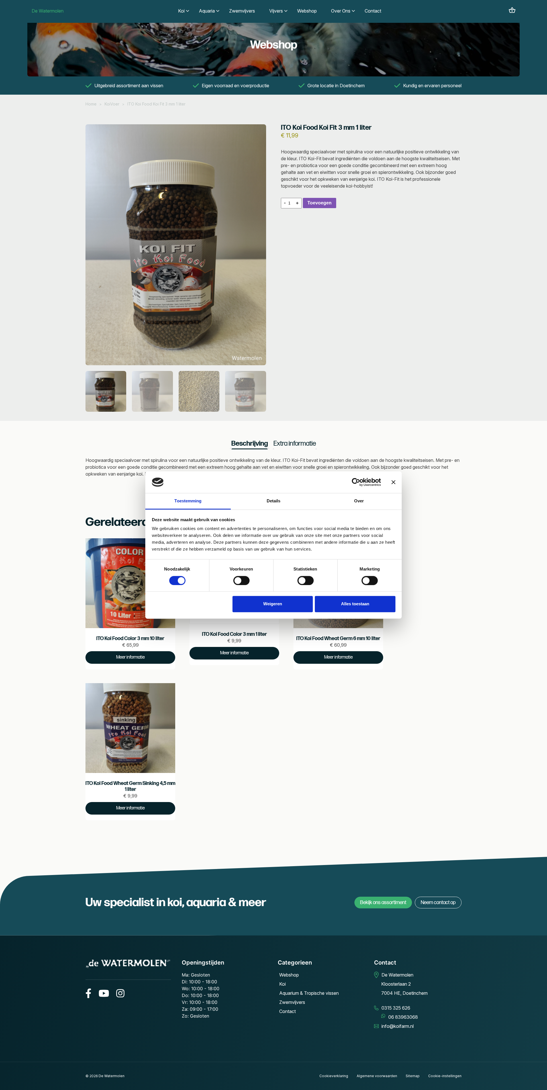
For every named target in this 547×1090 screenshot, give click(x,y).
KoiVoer (112, 104)
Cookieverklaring (333, 1076)
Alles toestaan (355, 603)
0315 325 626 (395, 1008)
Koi (282, 984)
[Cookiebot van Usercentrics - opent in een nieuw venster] (356, 482)
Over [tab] (359, 501)
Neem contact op (438, 903)
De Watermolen (48, 11)
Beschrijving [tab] (249, 443)
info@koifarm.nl (397, 1026)
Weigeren (272, 603)
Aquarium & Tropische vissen (309, 993)
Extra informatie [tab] (295, 443)
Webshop (289, 975)
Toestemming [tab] (187, 501)
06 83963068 (403, 1017)
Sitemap (413, 1076)
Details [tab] (274, 501)
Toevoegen (319, 202)
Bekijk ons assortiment (383, 903)
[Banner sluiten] (393, 482)
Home (91, 104)
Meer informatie (130, 657)
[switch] (241, 580)
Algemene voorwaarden (377, 1076)
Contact (287, 1011)
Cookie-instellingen (445, 1076)
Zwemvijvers (292, 1002)
